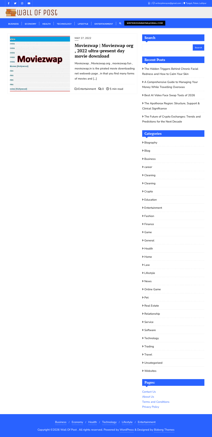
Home (148, 257)
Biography (150, 142)
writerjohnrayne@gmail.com (145, 23)
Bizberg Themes (164, 430)
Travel (148, 354)
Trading (149, 346)
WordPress (127, 430)
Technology (151, 338)
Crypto (148, 191)
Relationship (152, 314)
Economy (77, 422)
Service (148, 322)
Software (150, 330)
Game (148, 232)
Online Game (152, 289)
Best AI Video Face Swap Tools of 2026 (169, 95)
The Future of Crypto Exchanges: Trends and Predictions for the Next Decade (171, 119)
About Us (148, 397)
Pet (146, 297)
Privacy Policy (150, 407)
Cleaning (150, 175)
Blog (147, 151)
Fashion (149, 216)
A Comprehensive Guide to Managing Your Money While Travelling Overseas (170, 84)
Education (150, 200)
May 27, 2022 (83, 38)
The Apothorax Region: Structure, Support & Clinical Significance (171, 105)
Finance (149, 224)
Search (149, 37)
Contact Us (149, 392)
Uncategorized (153, 363)
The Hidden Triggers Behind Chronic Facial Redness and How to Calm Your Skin (170, 71)
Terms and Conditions (155, 402)
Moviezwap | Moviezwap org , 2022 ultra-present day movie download (104, 50)
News (148, 281)
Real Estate (151, 306)
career (148, 167)
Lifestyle (149, 273)
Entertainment (86, 89)
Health (148, 248)
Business (150, 159)
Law (147, 265)
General (149, 240)
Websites (150, 371)
